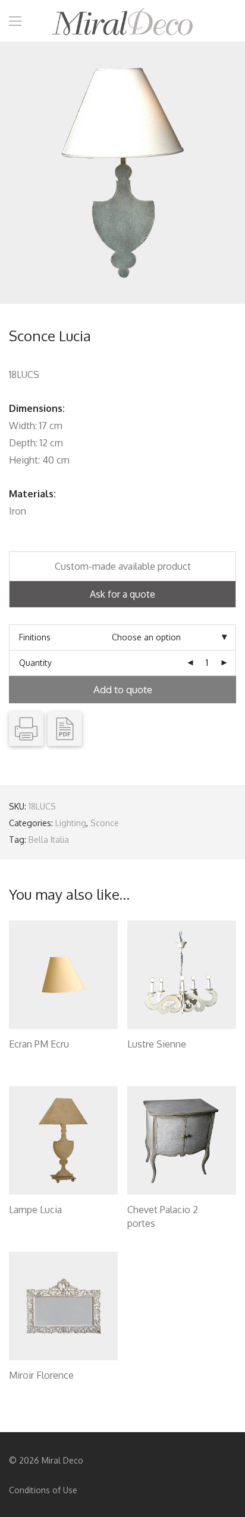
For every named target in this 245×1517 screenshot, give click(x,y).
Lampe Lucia (35, 1209)
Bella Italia (49, 839)
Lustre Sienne (156, 1044)
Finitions (35, 637)
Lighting (70, 823)
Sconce (104, 823)
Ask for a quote (122, 594)
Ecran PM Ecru (39, 1044)
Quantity (35, 663)
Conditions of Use (43, 1490)
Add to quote (122, 689)
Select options (31, 1059)
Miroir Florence (41, 1375)
